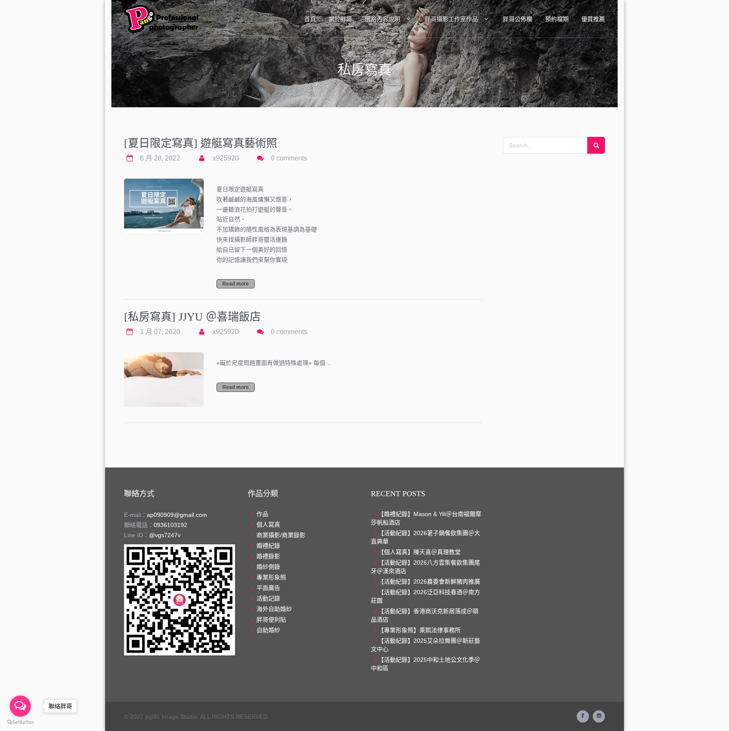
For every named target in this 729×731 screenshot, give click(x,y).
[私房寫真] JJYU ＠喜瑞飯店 (192, 317)
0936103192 (170, 525)
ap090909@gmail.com (177, 514)
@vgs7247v (165, 535)
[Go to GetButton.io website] (20, 722)
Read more (235, 284)
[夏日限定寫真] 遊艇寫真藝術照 (200, 143)
